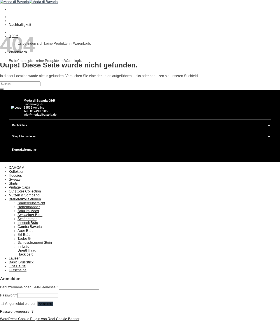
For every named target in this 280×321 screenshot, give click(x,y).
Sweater (15, 179)
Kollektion (16, 171)
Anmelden (45, 303)
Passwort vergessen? (16, 311)
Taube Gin (25, 238)
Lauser (14, 258)
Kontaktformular (24, 149)
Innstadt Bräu (28, 223)
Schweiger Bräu (30, 215)
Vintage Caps (19, 187)
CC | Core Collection (25, 191)
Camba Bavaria (30, 227)
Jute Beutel (17, 266)
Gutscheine (17, 270)
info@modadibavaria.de (40, 114)
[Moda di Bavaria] (29, 2)
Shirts (13, 183)
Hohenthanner (29, 207)
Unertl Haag (27, 250)
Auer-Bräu (25, 231)
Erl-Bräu (24, 234)
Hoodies (15, 175)
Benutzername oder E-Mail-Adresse (29, 287)
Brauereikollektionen (25, 199)
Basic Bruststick (21, 262)
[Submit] (2, 89)
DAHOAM (16, 167)
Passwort (8, 295)
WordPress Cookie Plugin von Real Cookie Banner (39, 319)
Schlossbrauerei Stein (35, 242)
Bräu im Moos (28, 211)
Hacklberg (25, 254)
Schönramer (27, 219)
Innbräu (23, 246)
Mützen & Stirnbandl (24, 195)
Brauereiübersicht (31, 203)
